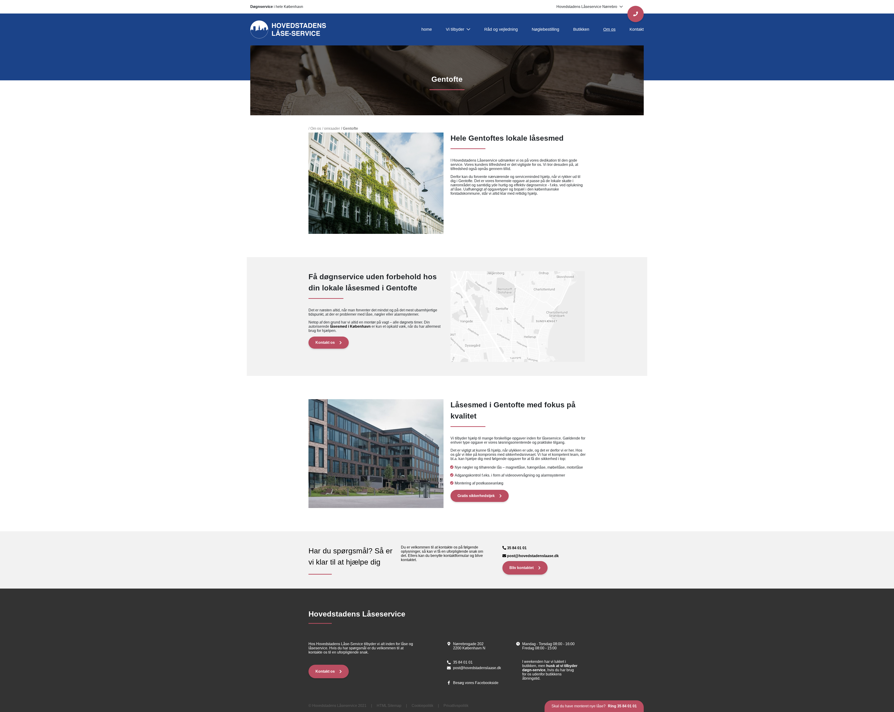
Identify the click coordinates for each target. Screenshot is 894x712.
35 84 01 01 (517, 548)
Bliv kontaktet (521, 568)
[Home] (288, 29)
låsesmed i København (350, 326)
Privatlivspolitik (456, 706)
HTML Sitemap (389, 706)
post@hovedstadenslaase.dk (533, 556)
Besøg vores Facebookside (475, 683)
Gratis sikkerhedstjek (476, 496)
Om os (315, 128)
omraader (332, 128)
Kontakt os (325, 342)
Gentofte (350, 128)
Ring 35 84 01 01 (622, 706)
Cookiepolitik (422, 706)
